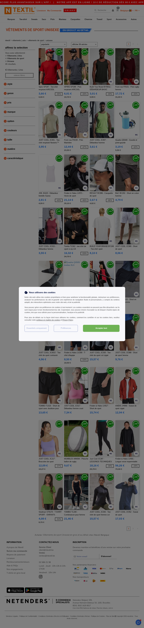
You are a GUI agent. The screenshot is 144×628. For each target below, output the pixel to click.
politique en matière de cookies (48, 320)
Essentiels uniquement (37, 328)
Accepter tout (101, 328)
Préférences (66, 328)
